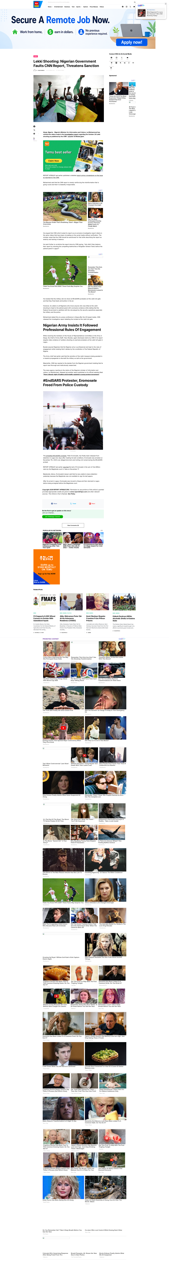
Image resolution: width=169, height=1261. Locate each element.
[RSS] (120, 64)
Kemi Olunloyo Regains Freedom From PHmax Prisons (95, 618)
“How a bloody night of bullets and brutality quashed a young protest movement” (71, 374)
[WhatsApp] (129, 64)
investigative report (71, 134)
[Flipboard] (116, 64)
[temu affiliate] (73, 156)
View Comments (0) (73, 525)
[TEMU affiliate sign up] (46, 567)
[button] (135, 2)
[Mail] (133, 64)
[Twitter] (130, 6)
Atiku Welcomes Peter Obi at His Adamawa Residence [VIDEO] (71, 618)
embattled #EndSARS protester (56, 456)
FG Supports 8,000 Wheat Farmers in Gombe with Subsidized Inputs (44, 618)
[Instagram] (126, 6)
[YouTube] (134, 6)
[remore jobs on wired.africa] (77, 29)
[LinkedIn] (125, 64)
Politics (69, 613)
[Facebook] (122, 6)
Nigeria (65, 613)
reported (66, 467)
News (35, 56)
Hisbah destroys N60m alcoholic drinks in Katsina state (124, 618)
